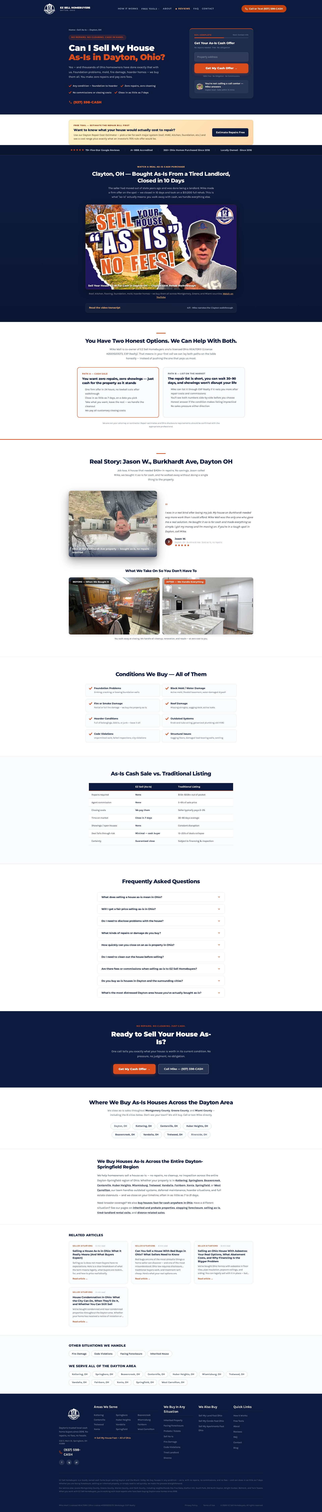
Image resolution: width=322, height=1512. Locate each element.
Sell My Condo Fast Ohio (211, 1421)
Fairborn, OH (101, 1382)
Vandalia (167, 1185)
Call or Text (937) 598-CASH (266, 8)
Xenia (190, 1185)
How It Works (128, 8)
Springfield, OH (145, 1382)
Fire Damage (79, 1353)
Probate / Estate (172, 1431)
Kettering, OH (144, 1126)
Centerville (104, 1185)
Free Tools (149, 9)
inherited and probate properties (154, 1207)
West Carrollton (146, 1429)
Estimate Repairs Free (230, 132)
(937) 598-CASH (87, 102)
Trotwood (155, 1185)
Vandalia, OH (150, 1134)
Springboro (196, 1180)
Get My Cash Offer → (221, 68)
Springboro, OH (104, 1374)
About (167, 8)
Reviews (184, 8)
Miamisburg (140, 1185)
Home (72, 30)
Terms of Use (209, 1505)
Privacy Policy (191, 1505)
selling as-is (212, 1207)
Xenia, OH (122, 1382)
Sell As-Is (168, 1436)
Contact (208, 8)
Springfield (202, 1185)
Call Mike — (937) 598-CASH (183, 1069)
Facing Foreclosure (131, 1353)
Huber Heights (121, 1185)
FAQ (196, 8)
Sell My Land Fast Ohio (210, 1415)
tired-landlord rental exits (114, 1212)
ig (69, 1462)
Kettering (181, 1180)
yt (76, 1462)
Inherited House (159, 1353)
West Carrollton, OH (173, 1382)
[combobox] (221, 56)
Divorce (168, 1457)
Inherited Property (173, 1420)
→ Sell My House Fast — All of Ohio (112, 1437)
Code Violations (103, 1353)
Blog (235, 1447)
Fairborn (180, 1185)
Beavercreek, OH (125, 1134)
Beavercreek (212, 1180)
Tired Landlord (171, 1452)
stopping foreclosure (189, 1207)
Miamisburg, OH (211, 1374)
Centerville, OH (169, 1126)
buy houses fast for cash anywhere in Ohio (165, 1202)
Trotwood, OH (174, 1134)
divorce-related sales (151, 1212)
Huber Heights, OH (197, 1126)
